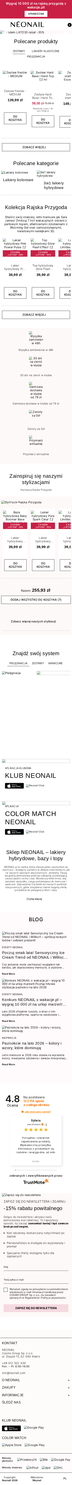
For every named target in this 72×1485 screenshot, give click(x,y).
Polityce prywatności (53, 1297)
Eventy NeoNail (12, 947)
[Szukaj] (51, 24)
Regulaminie (32, 1297)
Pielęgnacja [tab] (18, 663)
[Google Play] (34, 1427)
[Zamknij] (69, 9)
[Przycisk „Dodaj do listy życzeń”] (24, 72)
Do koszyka (15, 118)
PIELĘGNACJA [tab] (36, 56)
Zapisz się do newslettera (36, 1308)
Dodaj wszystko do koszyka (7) (36, 599)
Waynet (36, 1480)
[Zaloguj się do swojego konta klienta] (59, 24)
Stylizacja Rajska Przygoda (36, 489)
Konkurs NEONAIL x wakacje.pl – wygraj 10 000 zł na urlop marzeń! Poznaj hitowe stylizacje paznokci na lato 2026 (35, 1002)
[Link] (36, 32)
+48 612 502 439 (14, 1363)
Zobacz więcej (34, 147)
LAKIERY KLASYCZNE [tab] (45, 51)
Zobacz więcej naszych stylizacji (33, 621)
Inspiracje (9, 1038)
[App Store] (11, 1428)
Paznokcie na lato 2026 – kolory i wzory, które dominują (32, 1045)
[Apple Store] (11, 1444)
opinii (36, 1103)
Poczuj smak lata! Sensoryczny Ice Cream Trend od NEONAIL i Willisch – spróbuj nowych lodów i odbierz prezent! (34, 955)
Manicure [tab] (55, 663)
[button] (68, 24)
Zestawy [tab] (19, 51)
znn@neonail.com (13, 1373)
